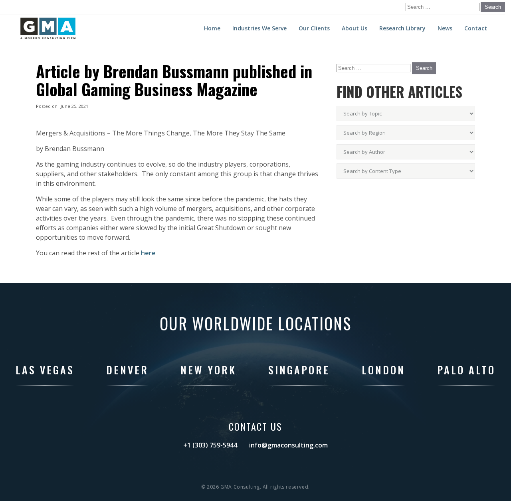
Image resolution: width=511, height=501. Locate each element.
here (148, 253)
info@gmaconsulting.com (288, 445)
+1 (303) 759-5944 (210, 445)
